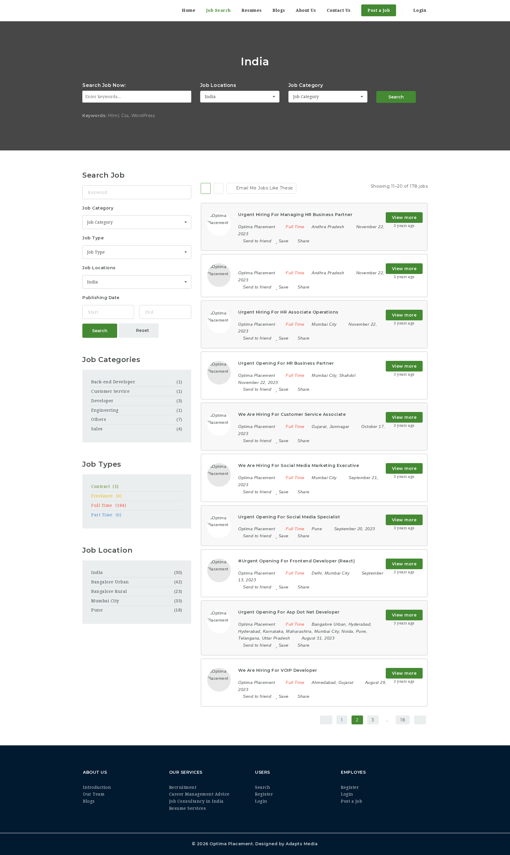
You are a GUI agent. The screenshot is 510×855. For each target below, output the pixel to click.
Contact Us (339, 10)
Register (264, 794)
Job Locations (218, 85)
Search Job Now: (104, 85)
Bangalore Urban (110, 582)
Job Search (218, 10)
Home (188, 10)
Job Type (93, 238)
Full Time (108, 505)
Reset (142, 330)
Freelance (106, 496)
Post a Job (378, 10)
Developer (102, 400)
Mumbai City (105, 600)
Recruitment (183, 787)
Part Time (106, 514)
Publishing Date (101, 297)
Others (98, 419)
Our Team (93, 794)
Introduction (97, 787)
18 (402, 720)
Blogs (278, 10)
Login (419, 10)
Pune (97, 610)
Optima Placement (231, 843)
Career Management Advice (199, 794)
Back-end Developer (113, 381)
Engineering (105, 410)
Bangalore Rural (109, 591)
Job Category (305, 85)
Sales (97, 428)
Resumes (251, 10)
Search (396, 97)
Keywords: (94, 115)
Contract (105, 486)
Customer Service (110, 391)
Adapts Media (302, 843)
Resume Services (187, 808)
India (97, 572)
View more (404, 217)
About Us (306, 10)
